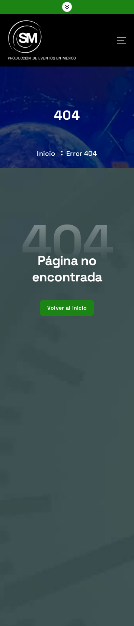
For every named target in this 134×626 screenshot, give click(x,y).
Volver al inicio (67, 307)
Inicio (46, 153)
